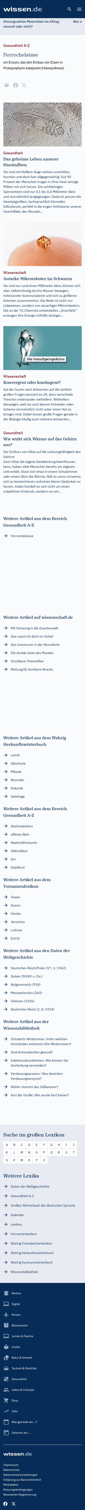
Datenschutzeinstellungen (20, 1475)
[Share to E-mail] (6, 85)
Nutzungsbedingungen (18, 1489)
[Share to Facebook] (15, 85)
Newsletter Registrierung (19, 1494)
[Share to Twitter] (23, 85)
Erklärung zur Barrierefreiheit (22, 1480)
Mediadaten (11, 1484)
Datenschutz (11, 1470)
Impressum (10, 1465)
